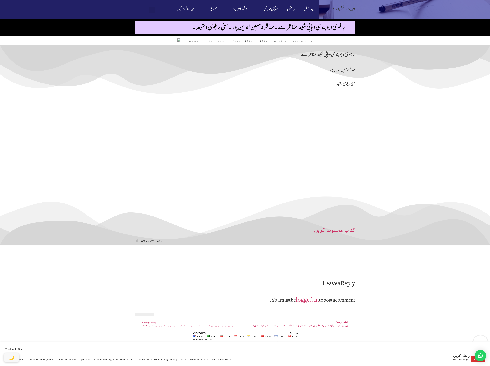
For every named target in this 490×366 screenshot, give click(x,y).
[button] (152, 10)
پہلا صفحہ (309, 9)
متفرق (213, 9)
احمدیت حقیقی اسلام (343, 9)
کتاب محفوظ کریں (334, 230)
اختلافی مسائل (270, 9)
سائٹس (291, 9)
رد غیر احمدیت (240, 9)
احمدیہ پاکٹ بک (185, 9)
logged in (307, 299)
